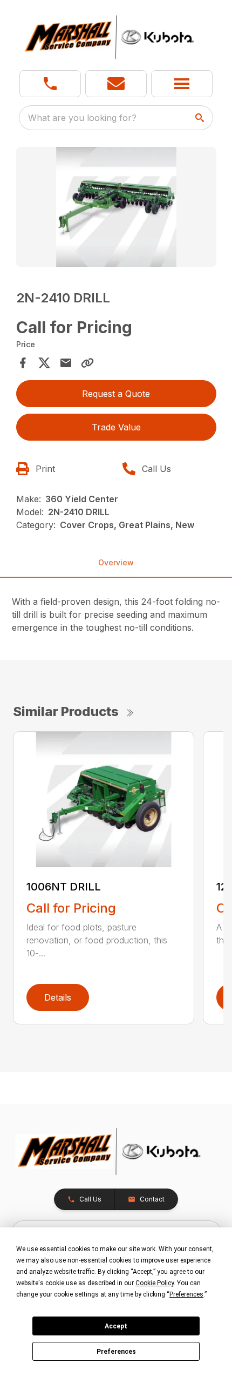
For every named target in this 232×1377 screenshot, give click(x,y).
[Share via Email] (65, 362)
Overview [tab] (116, 562)
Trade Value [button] (116, 427)
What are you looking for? (82, 117)
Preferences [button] (186, 1294)
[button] (50, 83)
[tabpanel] (116, 209)
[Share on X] (44, 362)
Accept (116, 1326)
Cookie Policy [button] (154, 1283)
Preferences (116, 1351)
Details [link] (57, 997)
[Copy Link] (87, 362)
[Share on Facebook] (22, 362)
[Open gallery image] (116, 207)
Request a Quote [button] (116, 393)
